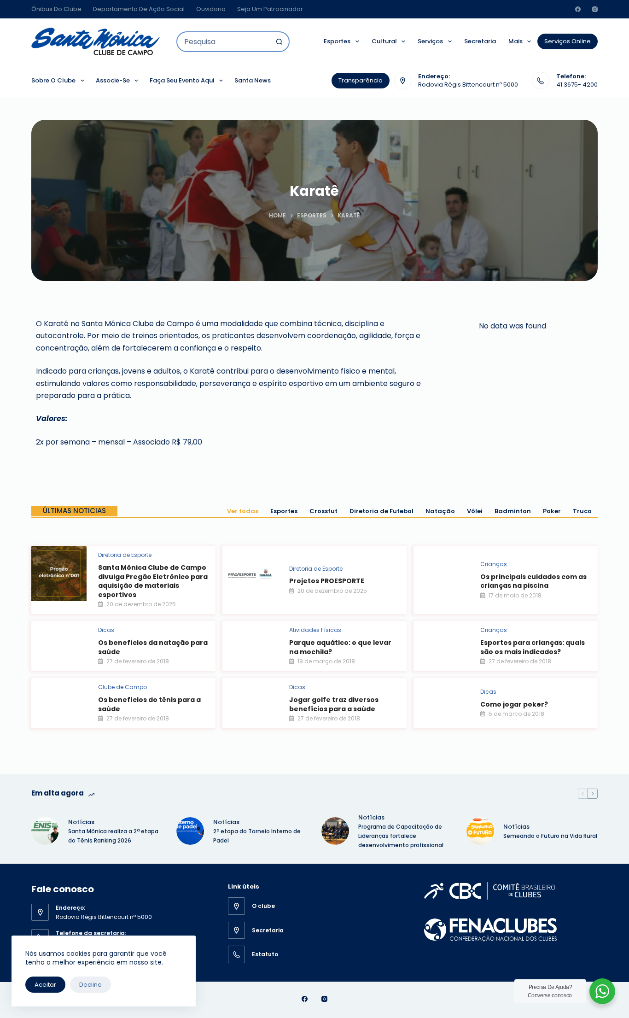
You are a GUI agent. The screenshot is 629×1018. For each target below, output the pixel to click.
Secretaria (480, 41)
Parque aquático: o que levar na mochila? (340, 647)
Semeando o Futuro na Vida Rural (550, 836)
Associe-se (113, 80)
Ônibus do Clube (56, 9)
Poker (552, 511)
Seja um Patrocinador (270, 9)
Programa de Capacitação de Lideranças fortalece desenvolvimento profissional (401, 836)
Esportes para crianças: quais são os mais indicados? (532, 647)
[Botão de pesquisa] (279, 41)
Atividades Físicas (315, 630)
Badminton (513, 511)
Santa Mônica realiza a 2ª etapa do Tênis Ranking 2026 (113, 835)
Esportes (337, 41)
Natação (440, 511)
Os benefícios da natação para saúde (153, 647)
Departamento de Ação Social (139, 9)
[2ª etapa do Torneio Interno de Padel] (190, 831)
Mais (515, 41)
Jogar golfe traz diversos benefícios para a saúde (334, 704)
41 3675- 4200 (577, 84)
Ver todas (242, 511)
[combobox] (223, 41)
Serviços (430, 41)
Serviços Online (567, 41)
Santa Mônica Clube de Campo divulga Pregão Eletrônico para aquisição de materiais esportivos (153, 581)
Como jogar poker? (514, 704)
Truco (582, 511)
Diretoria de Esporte (124, 555)
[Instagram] (595, 9)
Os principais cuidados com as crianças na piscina (533, 581)
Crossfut (323, 511)
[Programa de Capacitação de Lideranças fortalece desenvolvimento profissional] (335, 831)
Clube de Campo (122, 687)
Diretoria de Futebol (381, 511)
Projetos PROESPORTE (326, 580)
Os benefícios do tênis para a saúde (149, 704)
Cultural (384, 41)
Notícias (81, 822)
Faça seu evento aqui (182, 80)
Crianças (493, 564)
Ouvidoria (211, 9)
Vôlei (475, 511)
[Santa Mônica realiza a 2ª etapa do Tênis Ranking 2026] (45, 831)
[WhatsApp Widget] (602, 991)
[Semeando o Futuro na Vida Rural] (480, 831)
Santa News (252, 80)
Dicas (106, 630)
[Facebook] (578, 9)
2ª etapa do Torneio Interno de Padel (257, 835)
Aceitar (45, 984)
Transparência (360, 80)
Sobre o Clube (53, 80)
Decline (90, 984)
